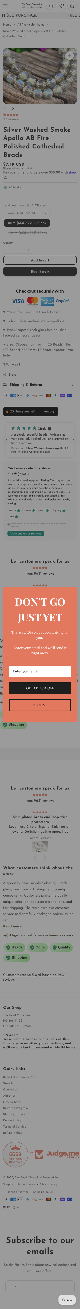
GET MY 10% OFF (40, 688)
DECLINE (40, 705)
